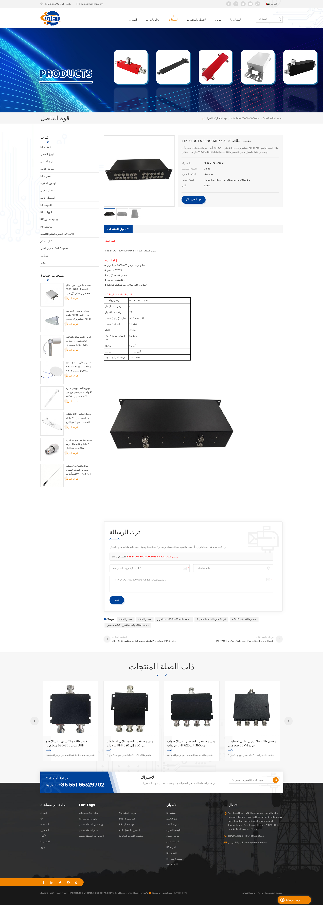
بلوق (42, 847)
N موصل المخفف (127, 813)
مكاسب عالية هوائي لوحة (131, 835)
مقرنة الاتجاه (47, 168)
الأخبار (43, 835)
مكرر (43, 262)
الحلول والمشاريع (196, 19)
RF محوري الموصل (88, 818)
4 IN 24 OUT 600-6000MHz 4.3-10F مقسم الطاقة (152, 556)
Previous (34, 721)
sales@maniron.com (92, 4)
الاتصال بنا (235, 19)
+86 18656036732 (54, 4)
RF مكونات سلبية (127, 824)
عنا (41, 818)
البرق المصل (47, 154)
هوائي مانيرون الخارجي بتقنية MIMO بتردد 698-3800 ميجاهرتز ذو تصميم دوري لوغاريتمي (78, 315)
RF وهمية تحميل (49, 219)
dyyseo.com (180, 892)
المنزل (133, 19)
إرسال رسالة (293, 899)
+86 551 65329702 (81, 785)
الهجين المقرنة (48, 183)
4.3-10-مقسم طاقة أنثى (244, 619)
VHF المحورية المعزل (129, 830)
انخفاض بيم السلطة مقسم (91, 835)
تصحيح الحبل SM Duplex (54, 248)
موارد (218, 19)
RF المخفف (46, 226)
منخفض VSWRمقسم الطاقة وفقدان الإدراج (128, 625)
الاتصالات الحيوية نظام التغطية (57, 233)
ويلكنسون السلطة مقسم (91, 824)
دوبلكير (44, 255)
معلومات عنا (153, 19)
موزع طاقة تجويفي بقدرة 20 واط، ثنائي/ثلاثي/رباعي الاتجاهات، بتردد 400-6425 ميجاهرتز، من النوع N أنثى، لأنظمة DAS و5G (79, 393)
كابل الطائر (46, 241)
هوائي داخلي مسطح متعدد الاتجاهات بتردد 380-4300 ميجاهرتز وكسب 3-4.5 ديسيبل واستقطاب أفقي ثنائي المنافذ (79, 367)
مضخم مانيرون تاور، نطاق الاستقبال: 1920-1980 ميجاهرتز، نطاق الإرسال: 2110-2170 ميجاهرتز (78, 289)
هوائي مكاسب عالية (88, 813)
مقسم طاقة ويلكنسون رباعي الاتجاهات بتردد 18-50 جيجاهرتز (252, 743)
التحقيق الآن (191, 199)
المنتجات (173, 19)
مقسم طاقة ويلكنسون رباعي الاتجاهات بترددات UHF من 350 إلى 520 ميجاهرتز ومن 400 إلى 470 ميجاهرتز (191, 743)
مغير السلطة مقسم (88, 830)
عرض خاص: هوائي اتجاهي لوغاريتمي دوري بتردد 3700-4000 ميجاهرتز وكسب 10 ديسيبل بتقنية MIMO (78, 341)
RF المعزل (46, 176)
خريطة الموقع (249, 892)
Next (288, 721)
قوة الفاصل (46, 161)
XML (260, 892)
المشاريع (44, 830)
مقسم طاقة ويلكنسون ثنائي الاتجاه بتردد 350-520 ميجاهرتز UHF (67, 743)
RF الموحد (46, 205)
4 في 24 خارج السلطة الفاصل (211, 619)
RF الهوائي (46, 212)
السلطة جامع (47, 197)
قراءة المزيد (72, 298)
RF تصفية (45, 147)
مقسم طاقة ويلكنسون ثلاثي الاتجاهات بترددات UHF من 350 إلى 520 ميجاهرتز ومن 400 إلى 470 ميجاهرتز (129, 743)
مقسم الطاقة (125, 619)
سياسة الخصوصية (273, 892)
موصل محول (47, 190)
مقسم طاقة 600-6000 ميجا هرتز (174, 619)
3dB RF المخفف (127, 818)
